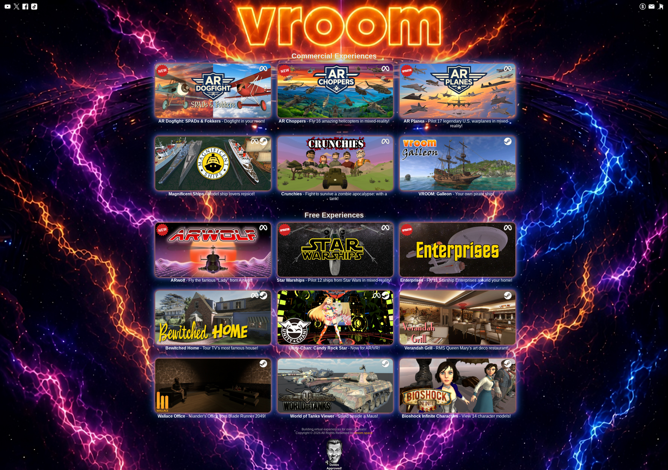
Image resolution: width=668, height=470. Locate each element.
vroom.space (363, 433)
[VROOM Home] (334, 13)
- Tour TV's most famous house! (211, 348)
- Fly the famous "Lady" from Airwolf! (212, 280)
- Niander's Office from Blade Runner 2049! (212, 416)
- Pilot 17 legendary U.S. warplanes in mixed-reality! (456, 123)
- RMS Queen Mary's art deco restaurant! (456, 348)
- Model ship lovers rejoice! (212, 194)
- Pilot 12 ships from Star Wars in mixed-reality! (334, 280)
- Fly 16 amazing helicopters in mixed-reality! (334, 121)
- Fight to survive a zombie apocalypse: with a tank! (334, 196)
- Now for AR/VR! (334, 348)
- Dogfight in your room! (211, 121)
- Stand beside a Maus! (334, 416)
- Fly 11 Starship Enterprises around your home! (456, 280)
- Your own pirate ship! (456, 194)
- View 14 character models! (456, 416)
